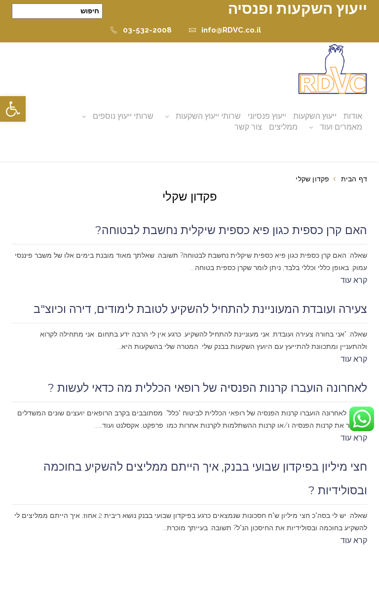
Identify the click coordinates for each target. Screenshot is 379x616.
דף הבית (354, 179)
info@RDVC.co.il (231, 30)
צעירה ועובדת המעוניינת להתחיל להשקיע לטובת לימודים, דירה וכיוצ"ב (200, 309)
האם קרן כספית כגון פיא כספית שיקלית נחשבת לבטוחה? (231, 230)
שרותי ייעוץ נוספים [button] (123, 116)
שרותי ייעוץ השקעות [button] (208, 116)
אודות (352, 116)
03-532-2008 (147, 30)
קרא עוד (354, 280)
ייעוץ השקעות (315, 116)
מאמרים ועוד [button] (341, 127)
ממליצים (283, 127)
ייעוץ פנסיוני (267, 116)
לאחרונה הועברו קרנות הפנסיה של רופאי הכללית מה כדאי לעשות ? (207, 388)
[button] (13, 109)
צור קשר (248, 127)
